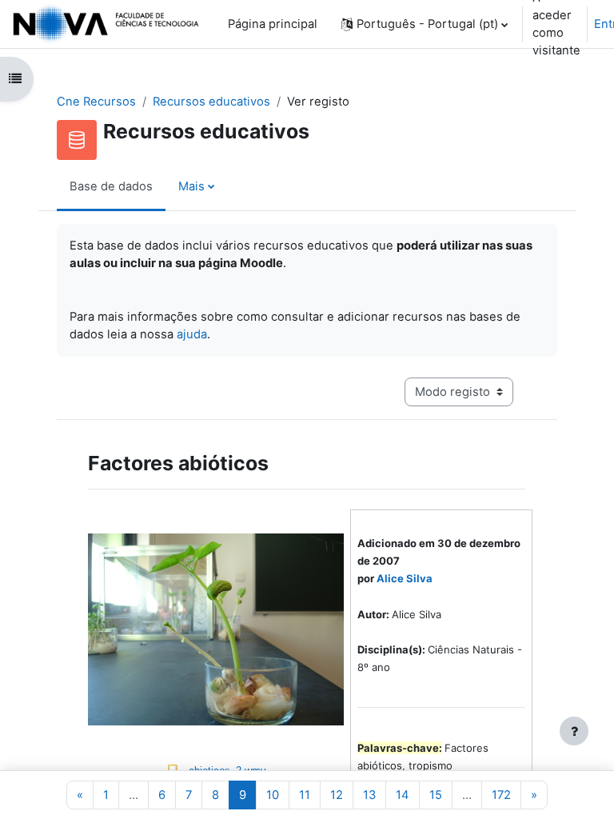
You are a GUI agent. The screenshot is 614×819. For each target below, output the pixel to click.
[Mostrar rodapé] (574, 731)
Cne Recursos (96, 101)
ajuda (192, 334)
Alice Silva (405, 578)
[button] (424, 24)
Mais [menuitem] (191, 186)
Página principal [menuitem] (272, 24)
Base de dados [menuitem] (111, 186)
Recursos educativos (211, 101)
